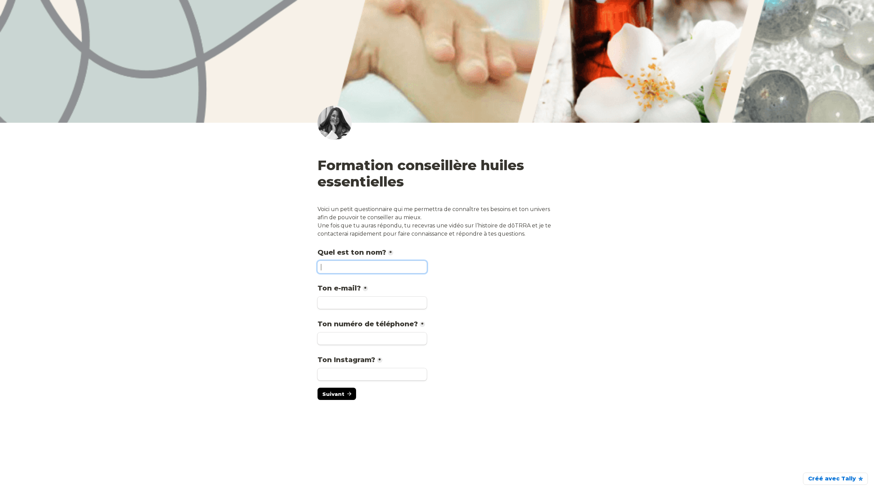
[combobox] (372, 338)
